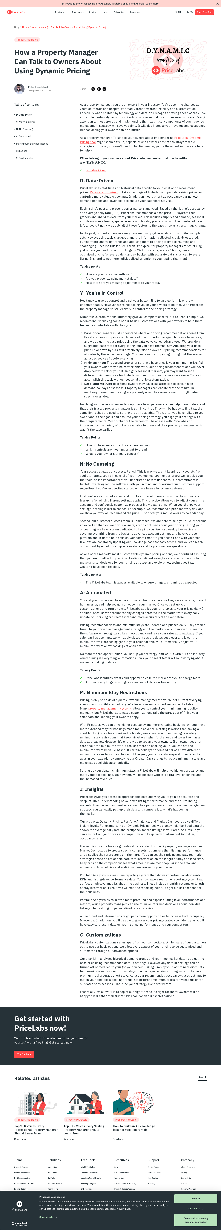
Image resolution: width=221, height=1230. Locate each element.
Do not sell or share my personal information (196, 1220)
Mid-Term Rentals (55, 1183)
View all (202, 1077)
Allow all (196, 1198)
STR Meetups (86, 1189)
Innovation (119, 1178)
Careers (184, 1183)
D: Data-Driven (24, 114)
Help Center (153, 1178)
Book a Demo (153, 1167)
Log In (190, 12)
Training (151, 1183)
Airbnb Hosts (53, 1167)
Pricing (93, 12)
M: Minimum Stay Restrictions (32, 143)
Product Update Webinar (124, 1189)
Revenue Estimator (89, 1173)
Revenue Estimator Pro (24, 1183)
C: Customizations (25, 158)
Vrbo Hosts (52, 1173)
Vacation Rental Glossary (125, 1183)
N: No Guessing (24, 129)
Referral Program (188, 1189)
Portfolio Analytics (22, 1178)
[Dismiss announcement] (217, 3)
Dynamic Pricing (21, 1167)
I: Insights (21, 150)
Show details (46, 1217)
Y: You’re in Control (26, 121)
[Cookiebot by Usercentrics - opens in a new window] (19, 1224)
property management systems (110, 708)
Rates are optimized (104, 192)
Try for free (24, 1054)
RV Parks (51, 1178)
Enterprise (119, 12)
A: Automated (23, 136)
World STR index (88, 1167)
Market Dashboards (22, 1173)
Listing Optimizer (21, 1189)
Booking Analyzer (88, 1183)
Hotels (105, 12)
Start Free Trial (204, 12)
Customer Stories (121, 1173)
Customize (194, 1208)
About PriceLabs (188, 1167)
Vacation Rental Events (91, 1178)
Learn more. (152, 3)
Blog (17, 27)
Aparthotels (53, 1189)
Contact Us (186, 1178)
